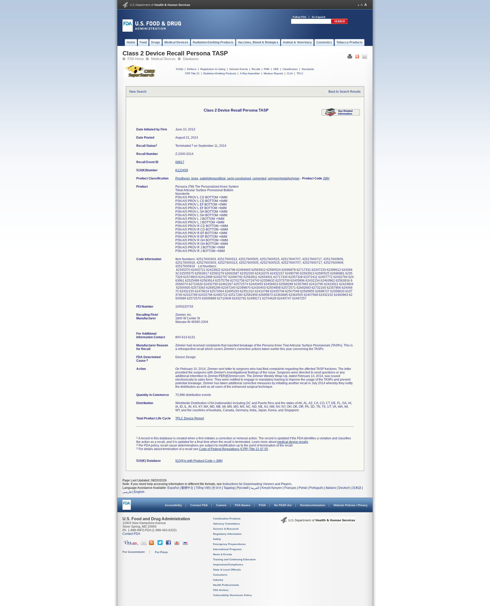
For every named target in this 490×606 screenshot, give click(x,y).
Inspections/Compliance (228, 564)
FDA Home (136, 59)
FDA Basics (242, 505)
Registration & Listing (212, 69)
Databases (191, 59)
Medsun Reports (273, 73)
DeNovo (192, 69)
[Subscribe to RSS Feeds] (152, 544)
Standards (308, 69)
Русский (243, 488)
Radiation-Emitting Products (219, 73)
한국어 (216, 488)
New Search (137, 91)
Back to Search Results (344, 91)
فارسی (127, 492)
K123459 (181, 170)
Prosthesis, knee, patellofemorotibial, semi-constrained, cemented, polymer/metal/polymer (237, 178)
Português (316, 488)
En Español (319, 17)
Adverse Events (238, 69)
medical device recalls (292, 442)
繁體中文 (187, 488)
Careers (221, 505)
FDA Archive (221, 590)
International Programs (227, 549)
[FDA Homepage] (126, 507)
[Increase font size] (365, 5)
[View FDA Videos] (177, 544)
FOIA (262, 505)
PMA (267, 69)
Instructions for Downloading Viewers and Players (257, 484)
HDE (276, 69)
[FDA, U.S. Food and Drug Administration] (151, 30)
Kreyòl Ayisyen (272, 488)
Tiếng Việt (203, 488)
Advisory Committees (226, 523)
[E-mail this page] (364, 57)
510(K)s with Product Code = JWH (199, 461)
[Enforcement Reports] (341, 115)
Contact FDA (199, 505)
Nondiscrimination (312, 505)
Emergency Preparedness (229, 544)
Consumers (220, 574)
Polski (303, 488)
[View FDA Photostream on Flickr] (186, 544)
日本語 (356, 488)
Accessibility (173, 505)
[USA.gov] (131, 544)
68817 (179, 162)
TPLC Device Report (189, 418)
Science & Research (226, 528)
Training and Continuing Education (234, 559)
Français (290, 488)
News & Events (222, 554)
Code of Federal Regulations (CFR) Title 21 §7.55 (233, 449)
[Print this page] (349, 57)
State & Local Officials (227, 569)
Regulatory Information (227, 533)
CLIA (290, 73)
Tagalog (229, 488)
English (139, 492)
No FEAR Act (283, 505)
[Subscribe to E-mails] (144, 544)
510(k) (179, 69)
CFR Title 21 (192, 73)
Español (173, 488)
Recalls (256, 69)
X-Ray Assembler (250, 73)
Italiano (331, 488)
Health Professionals (226, 585)
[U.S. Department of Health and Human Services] (156, 6)
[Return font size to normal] (362, 5)
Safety (217, 539)
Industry (218, 579)
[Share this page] (357, 57)
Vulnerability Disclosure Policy (232, 595)
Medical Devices (163, 59)
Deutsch (344, 488)
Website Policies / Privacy (351, 505)
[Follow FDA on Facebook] (169, 544)
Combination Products (227, 518)
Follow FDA (299, 17)
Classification (290, 69)
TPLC (300, 73)
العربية (255, 488)
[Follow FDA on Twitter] (160, 544)
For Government (133, 551)
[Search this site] (339, 23)
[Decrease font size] (358, 5)
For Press (161, 552)
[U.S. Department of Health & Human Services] (318, 522)
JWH (326, 178)
